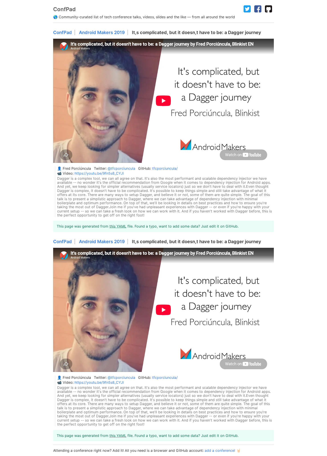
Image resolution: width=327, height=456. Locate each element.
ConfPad (62, 32)
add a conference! (220, 450)
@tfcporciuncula (121, 168)
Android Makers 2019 (102, 32)
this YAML (117, 226)
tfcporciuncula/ (165, 168)
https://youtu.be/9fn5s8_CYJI (99, 173)
